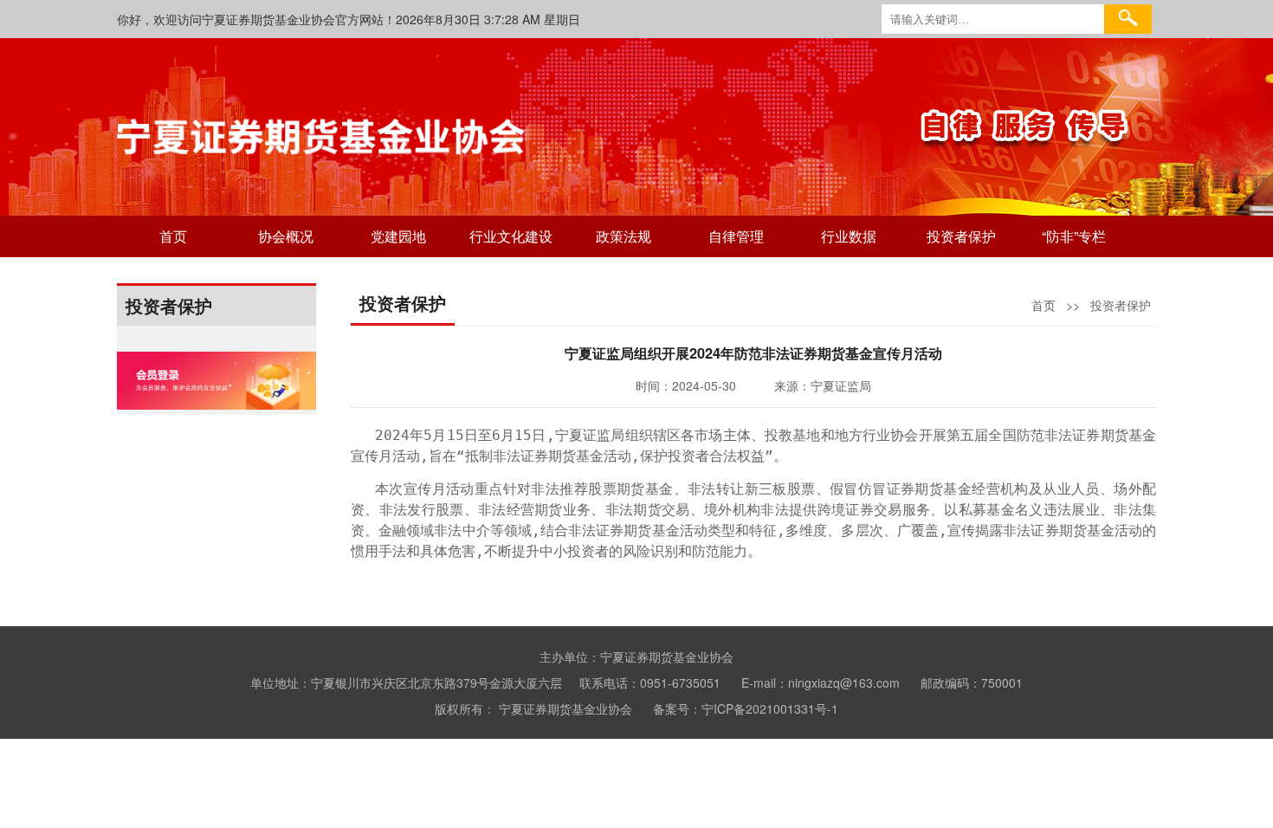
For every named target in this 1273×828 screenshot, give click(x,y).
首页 (173, 236)
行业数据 (848, 236)
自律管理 (736, 236)
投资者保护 (961, 236)
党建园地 (398, 236)
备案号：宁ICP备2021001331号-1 (745, 708)
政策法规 (623, 236)
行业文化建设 (510, 236)
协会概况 (285, 236)
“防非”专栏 (1074, 236)
